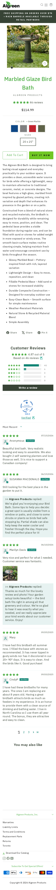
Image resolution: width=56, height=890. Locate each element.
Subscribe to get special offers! (27, 866)
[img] (11, 436)
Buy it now (41, 155)
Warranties (8, 822)
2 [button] (24, 732)
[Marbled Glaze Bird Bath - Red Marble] (13, 802)
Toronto (7, 845)
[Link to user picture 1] (10, 573)
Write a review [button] (28, 387)
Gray (23, 128)
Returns (7, 841)
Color (28, 121)
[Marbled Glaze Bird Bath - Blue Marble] (6, 802)
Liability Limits (10, 827)
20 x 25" (28, 141)
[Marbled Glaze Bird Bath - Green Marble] (17, 802)
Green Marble (41, 128)
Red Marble (32, 128)
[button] (21, 102)
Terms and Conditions (14, 831)
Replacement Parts (12, 836)
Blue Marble (14, 128)
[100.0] (27, 406)
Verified (26, 418)
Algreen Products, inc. (27, 814)
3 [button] (29, 732)
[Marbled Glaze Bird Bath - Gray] (9, 802)
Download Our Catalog (17, 852)
